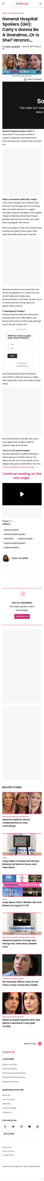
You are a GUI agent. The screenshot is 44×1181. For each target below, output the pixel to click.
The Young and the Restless (14, 1073)
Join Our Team (8, 1099)
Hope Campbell (12, 46)
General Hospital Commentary (15, 816)
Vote (12, 356)
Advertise (6, 1104)
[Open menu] (3, 3)
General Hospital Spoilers (15, 534)
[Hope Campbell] (7, 558)
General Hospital (11, 530)
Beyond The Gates (10, 1081)
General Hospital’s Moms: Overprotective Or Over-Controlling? (16, 822)
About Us (6, 1095)
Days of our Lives (9, 1064)
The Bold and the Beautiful (13, 1077)
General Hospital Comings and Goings (18, 937)
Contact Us (7, 1112)
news (4, 858)
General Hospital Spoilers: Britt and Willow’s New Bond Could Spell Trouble (21, 1023)
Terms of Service (8, 1151)
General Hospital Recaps (13, 978)
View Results (22, 363)
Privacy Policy (7, 1147)
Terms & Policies (9, 1108)
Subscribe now (22, 616)
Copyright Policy (8, 1155)
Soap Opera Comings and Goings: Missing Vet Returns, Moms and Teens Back (20, 864)
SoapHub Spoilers (11, 547)
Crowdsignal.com (22, 366)
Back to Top (30, 1043)
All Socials (9, 1133)
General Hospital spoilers (15, 543)
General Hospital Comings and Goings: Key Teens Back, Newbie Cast (19, 943)
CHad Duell (8, 538)
